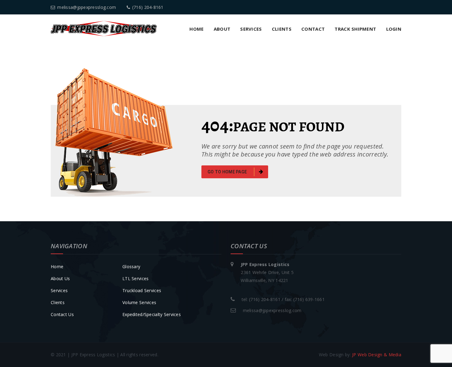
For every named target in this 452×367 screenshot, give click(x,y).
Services (251, 29)
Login (393, 29)
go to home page (228, 171)
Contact (313, 29)
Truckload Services (141, 290)
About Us (60, 278)
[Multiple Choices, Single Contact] (104, 28)
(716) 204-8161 (148, 7)
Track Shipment (355, 29)
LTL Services (135, 278)
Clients (281, 29)
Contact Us (62, 314)
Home (196, 29)
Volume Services (139, 302)
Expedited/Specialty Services (151, 314)
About (222, 29)
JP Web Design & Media (376, 354)
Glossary (131, 266)
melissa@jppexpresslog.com (86, 7)
